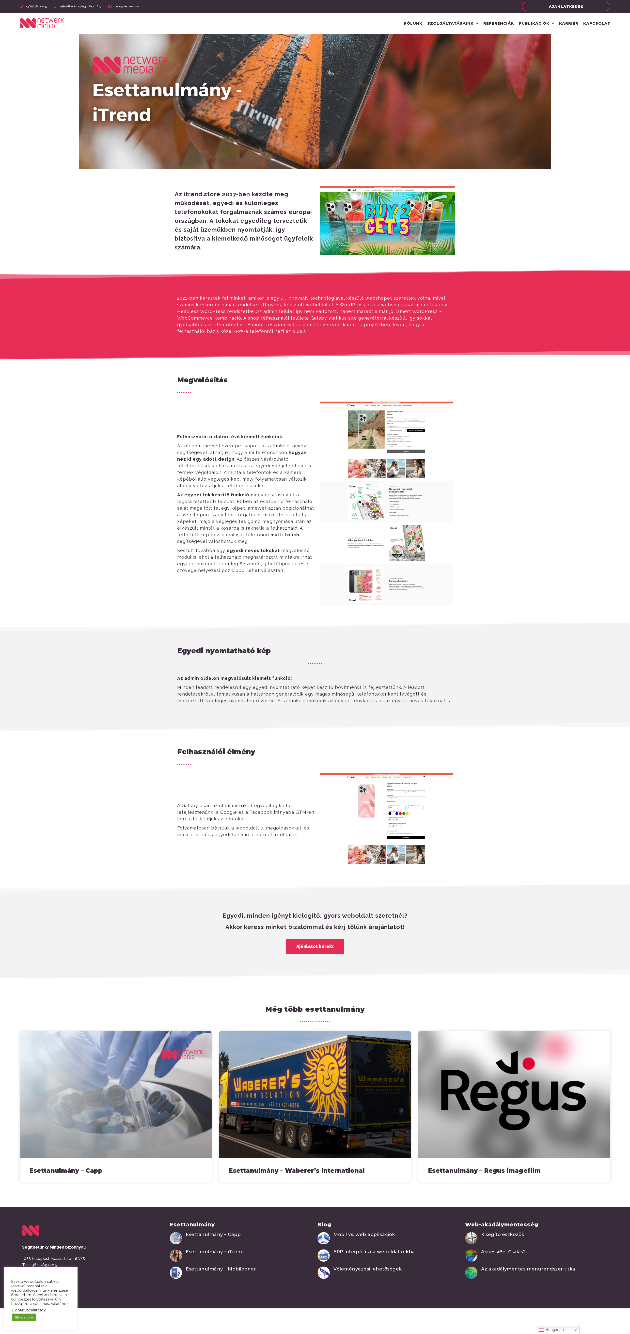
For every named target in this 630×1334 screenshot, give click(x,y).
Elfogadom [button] (24, 1317)
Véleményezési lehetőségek (367, 1269)
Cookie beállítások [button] (29, 1310)
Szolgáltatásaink (450, 23)
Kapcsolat (596, 23)
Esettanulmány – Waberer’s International (297, 1170)
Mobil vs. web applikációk (364, 1234)
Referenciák (498, 23)
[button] (566, 6)
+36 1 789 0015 (43, 1265)
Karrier (568, 23)
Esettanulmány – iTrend (215, 1251)
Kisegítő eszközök (502, 1234)
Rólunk (413, 23)
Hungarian (554, 1330)
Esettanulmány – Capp (66, 1170)
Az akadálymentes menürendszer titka (528, 1269)
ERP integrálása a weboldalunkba (374, 1251)
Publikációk (534, 23)
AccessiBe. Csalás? (503, 1251)
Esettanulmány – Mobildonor (221, 1269)
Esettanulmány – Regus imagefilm (484, 1170)
